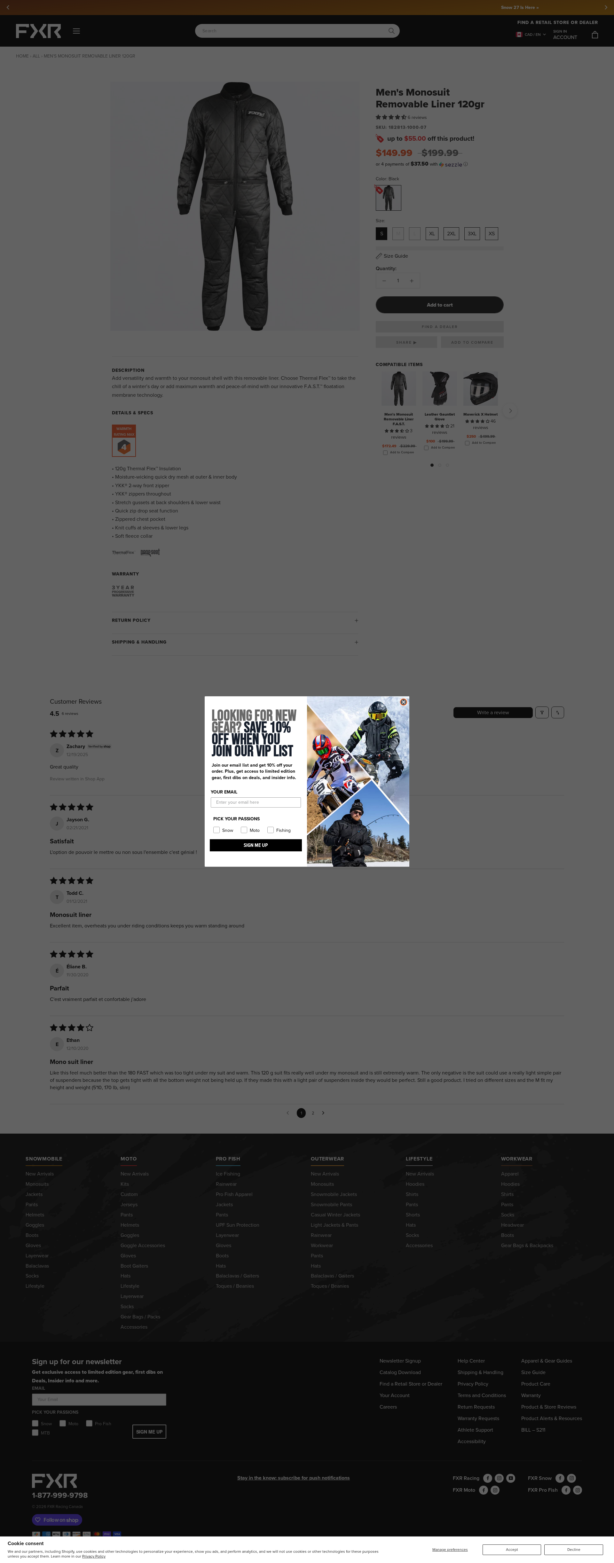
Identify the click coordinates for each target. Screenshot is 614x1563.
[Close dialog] (403, 702)
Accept (512, 1549)
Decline (573, 1549)
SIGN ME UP (256, 845)
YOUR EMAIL (224, 792)
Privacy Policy (94, 1556)
